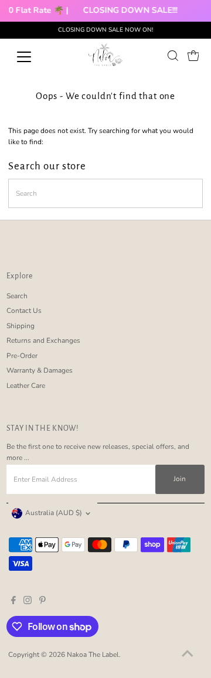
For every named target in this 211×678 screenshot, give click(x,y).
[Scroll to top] (187, 654)
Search (17, 296)
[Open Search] (173, 55)
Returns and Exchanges (43, 340)
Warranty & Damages (39, 370)
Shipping (20, 326)
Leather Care (25, 385)
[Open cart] (193, 56)
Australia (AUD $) (53, 512)
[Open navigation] (31, 56)
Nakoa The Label (93, 654)
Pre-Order (22, 355)
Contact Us (24, 310)
